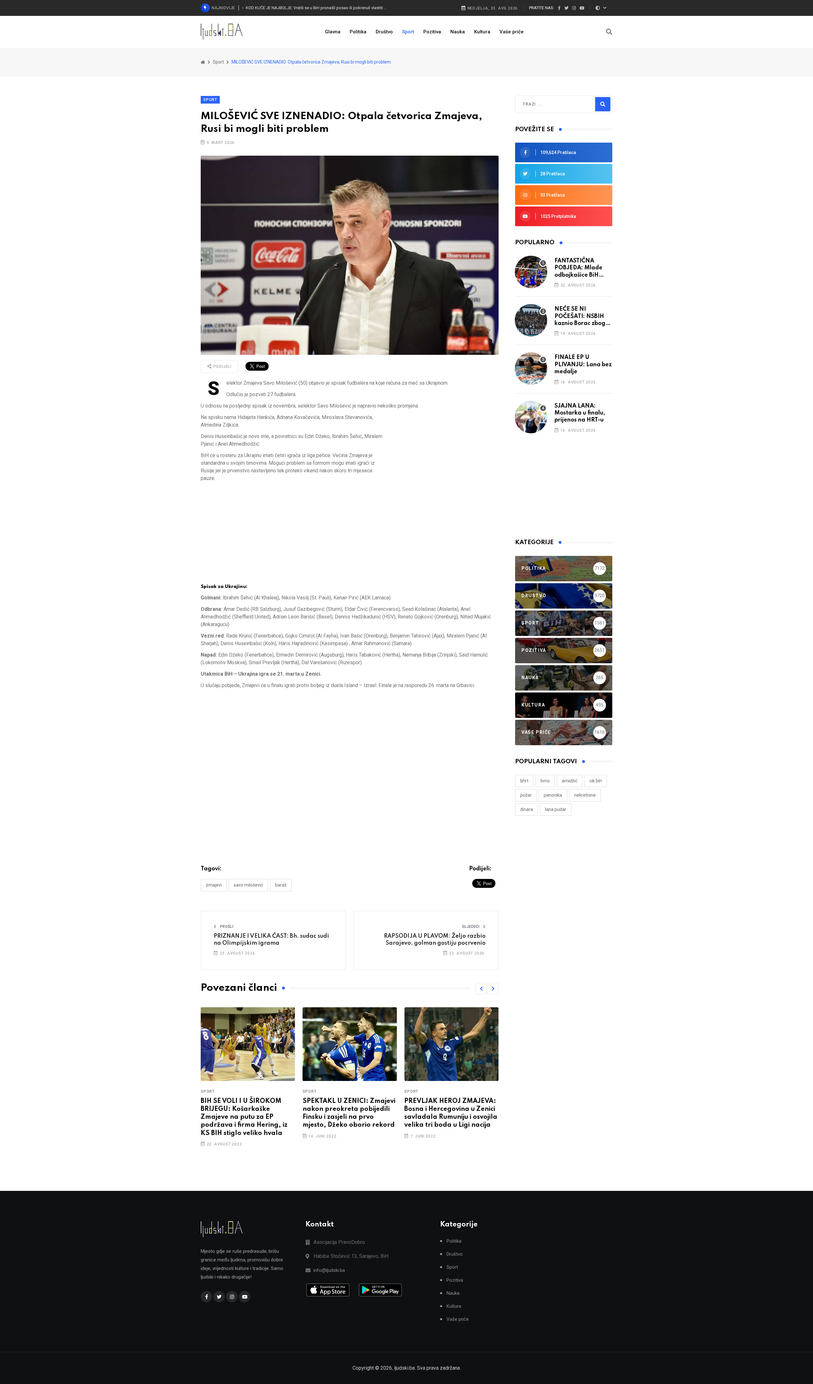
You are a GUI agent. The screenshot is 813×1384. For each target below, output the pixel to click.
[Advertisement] (443, 458)
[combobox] (550, 104)
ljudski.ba (404, 1368)
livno (545, 780)
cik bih (595, 780)
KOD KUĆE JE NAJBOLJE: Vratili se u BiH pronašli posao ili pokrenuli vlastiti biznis (316, 7)
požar (526, 795)
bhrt (524, 780)
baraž (280, 885)
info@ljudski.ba (329, 1270)
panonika (553, 795)
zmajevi (214, 885)
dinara (526, 809)
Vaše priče (512, 32)
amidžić (569, 780)
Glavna (332, 32)
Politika (358, 32)
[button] (481, 988)
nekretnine (585, 795)
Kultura (482, 32)
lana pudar (555, 809)
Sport (408, 32)
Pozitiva (432, 32)
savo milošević (248, 885)
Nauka (457, 32)
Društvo (384, 32)
